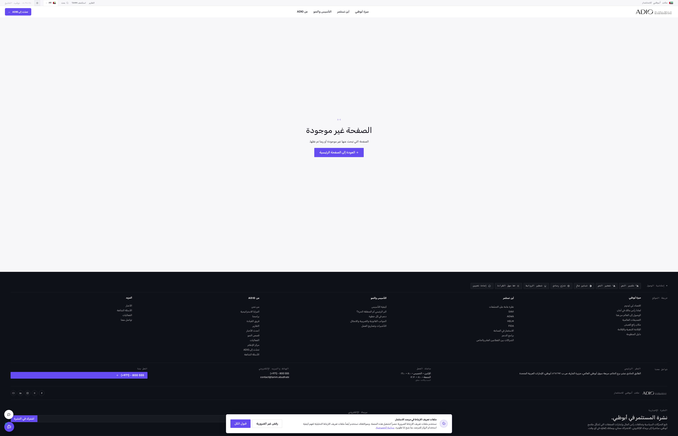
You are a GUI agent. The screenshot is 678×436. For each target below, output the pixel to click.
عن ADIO (302, 11)
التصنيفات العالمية (631, 319)
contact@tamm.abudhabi (274, 377)
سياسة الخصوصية (385, 427)
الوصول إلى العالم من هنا (628, 315)
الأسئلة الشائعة (251, 354)
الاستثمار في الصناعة (503, 330)
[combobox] (50, 3)
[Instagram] (27, 393)
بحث (63, 3)
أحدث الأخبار (252, 330)
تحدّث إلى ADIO (18, 11)
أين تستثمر (343, 11)
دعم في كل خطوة (377, 316)
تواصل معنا (126, 319)
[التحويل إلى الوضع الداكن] (37, 3)
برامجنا (255, 316)
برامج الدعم (508, 335)
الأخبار (129, 305)
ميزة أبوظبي (362, 11)
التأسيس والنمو (322, 11)
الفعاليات (254, 340)
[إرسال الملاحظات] (8, 414)
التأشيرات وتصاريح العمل (373, 325)
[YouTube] (13, 393)
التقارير (91, 3)
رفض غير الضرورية (267, 423)
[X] (34, 393)
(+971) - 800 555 (279, 373)
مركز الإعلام (253, 345)
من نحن (255, 306)
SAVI (511, 311)
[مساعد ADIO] (9, 427)
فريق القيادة (253, 321)
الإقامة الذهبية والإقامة (629, 329)
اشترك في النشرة (24, 418)
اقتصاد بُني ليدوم (632, 305)
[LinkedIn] (20, 393)
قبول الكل (240, 423)
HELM (510, 321)
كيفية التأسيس (378, 306)
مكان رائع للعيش (632, 324)
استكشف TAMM (79, 3)
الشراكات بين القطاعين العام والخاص (495, 340)
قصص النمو (253, 335)
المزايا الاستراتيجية (249, 311)
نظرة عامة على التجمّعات (501, 306)
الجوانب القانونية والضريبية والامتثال (368, 321)
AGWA (510, 316)
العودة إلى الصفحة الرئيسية (337, 152)
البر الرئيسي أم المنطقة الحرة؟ (371, 311)
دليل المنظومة (633, 334)
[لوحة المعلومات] (653, 12)
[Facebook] (41, 393)
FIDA (511, 325)
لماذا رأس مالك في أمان (629, 310)
